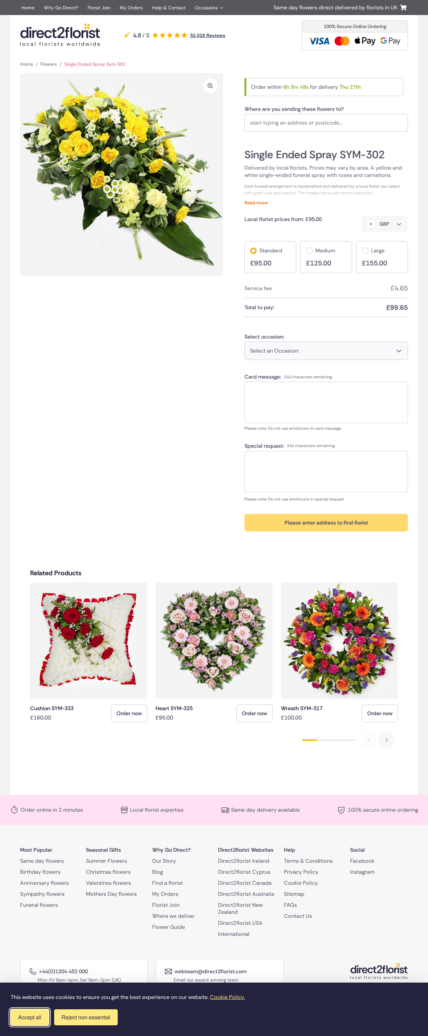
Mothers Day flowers (111, 893)
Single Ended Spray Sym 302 (94, 64)
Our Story (164, 860)
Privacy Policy (301, 871)
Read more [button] (326, 191)
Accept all (29, 1017)
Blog (157, 871)
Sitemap (294, 893)
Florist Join (99, 8)
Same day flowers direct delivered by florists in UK (337, 7)
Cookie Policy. (227, 997)
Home (27, 8)
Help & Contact (169, 8)
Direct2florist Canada (245, 882)
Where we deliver (173, 915)
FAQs (290, 904)
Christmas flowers (108, 871)
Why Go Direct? (61, 8)
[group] (88, 652)
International (233, 934)
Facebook (362, 860)
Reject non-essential (86, 1017)
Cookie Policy (301, 882)
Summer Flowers (106, 860)
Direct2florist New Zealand (240, 908)
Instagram (362, 871)
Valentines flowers (108, 882)
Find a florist (167, 882)
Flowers (48, 64)
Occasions (206, 8)
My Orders (131, 8)
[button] (387, 740)
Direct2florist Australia (246, 893)
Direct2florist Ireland (243, 860)
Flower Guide (168, 926)
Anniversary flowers (44, 882)
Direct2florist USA (240, 922)
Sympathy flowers (42, 893)
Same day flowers (42, 860)
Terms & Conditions (308, 860)
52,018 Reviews (207, 35)
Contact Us (298, 915)
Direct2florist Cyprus (244, 871)
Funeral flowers (39, 904)
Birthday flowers (40, 871)
